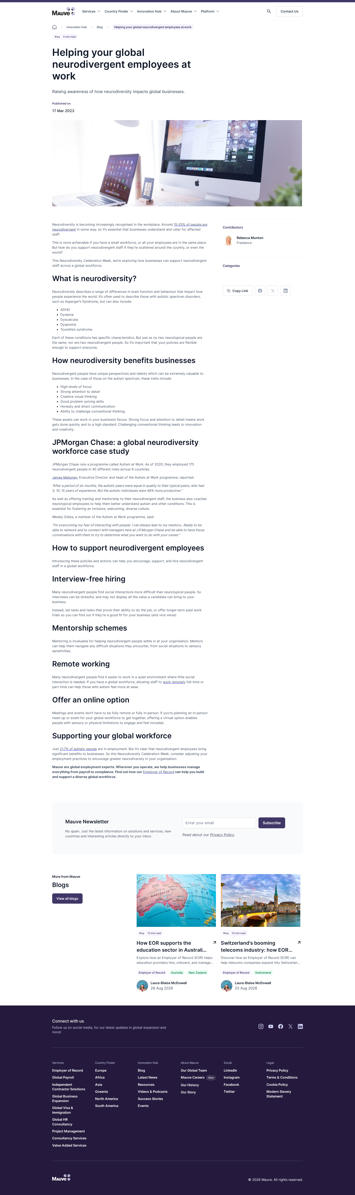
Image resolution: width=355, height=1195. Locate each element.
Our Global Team (194, 1070)
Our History (190, 1085)
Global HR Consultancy (62, 1121)
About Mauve (181, 11)
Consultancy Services (69, 1138)
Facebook (231, 1084)
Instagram (232, 1077)
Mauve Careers (197, 1077)
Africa (100, 1077)
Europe (100, 1070)
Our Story (188, 1092)
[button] (269, 11)
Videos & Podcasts (153, 1091)
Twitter (229, 1091)
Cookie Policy (277, 1084)
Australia (177, 972)
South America (106, 1106)
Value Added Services (69, 1145)
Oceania (101, 1091)
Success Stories (150, 1099)
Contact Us (290, 11)
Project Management (68, 1131)
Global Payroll (63, 1077)
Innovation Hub (149, 11)
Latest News (147, 1077)
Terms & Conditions (282, 1077)
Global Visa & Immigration (62, 1110)
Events (143, 1106)
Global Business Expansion (65, 1098)
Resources (146, 1084)
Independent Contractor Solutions (68, 1086)
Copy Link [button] (240, 291)
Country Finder (116, 11)
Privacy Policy (222, 835)
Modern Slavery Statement (278, 1093)
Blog (100, 27)
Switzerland (263, 972)
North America (106, 1099)
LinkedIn (230, 1070)
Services (89, 11)
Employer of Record (152, 972)
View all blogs (67, 898)
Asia (98, 1084)
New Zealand (197, 972)
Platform (207, 11)
